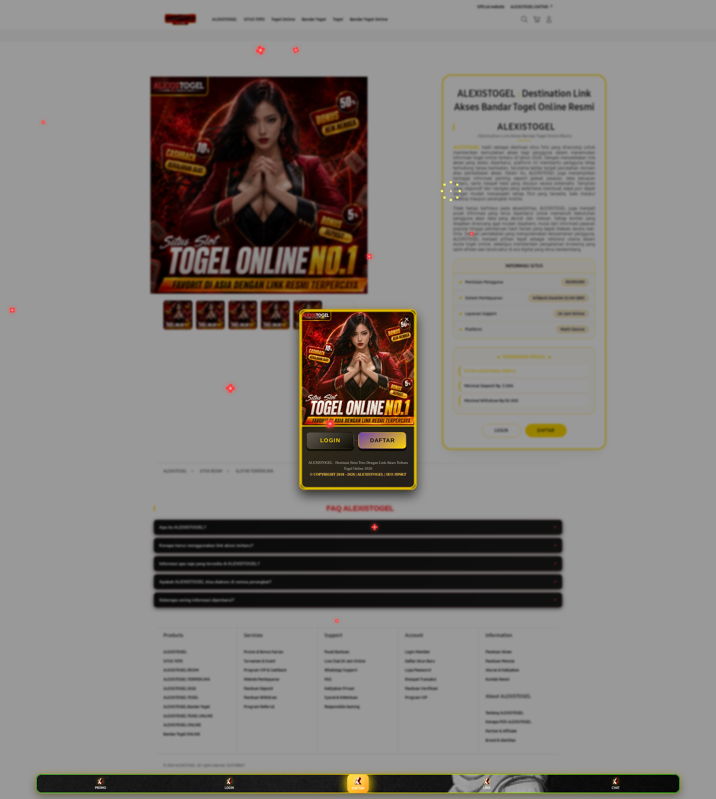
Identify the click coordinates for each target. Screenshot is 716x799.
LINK (486, 788)
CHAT (616, 788)
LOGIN (330, 440)
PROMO (100, 788)
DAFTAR (382, 440)
